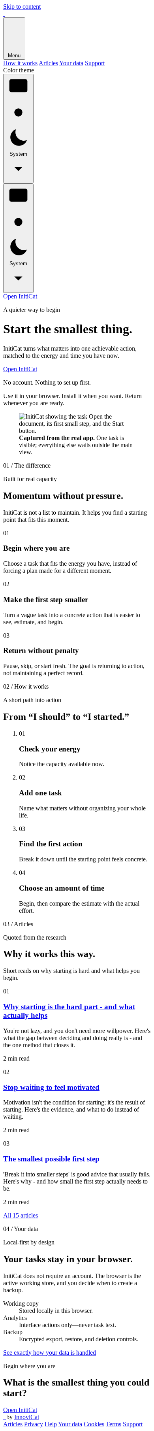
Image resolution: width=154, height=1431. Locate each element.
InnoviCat (26, 1417)
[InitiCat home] (4, 13)
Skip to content (22, 6)
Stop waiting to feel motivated (51, 1087)
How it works (20, 63)
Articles (48, 63)
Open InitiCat (20, 296)
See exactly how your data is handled (49, 1352)
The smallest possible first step (51, 1159)
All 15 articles (20, 1215)
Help (51, 1424)
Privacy (33, 1424)
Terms (113, 1424)
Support (95, 63)
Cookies (94, 1424)
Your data (71, 63)
